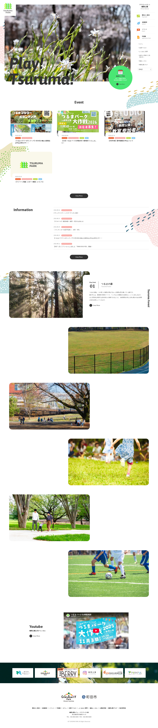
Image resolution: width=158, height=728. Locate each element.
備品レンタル (93, 708)
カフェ (65, 708)
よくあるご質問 (83, 708)
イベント (51, 708)
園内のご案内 (36, 708)
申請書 (59, 708)
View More (79, 196)
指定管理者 (122, 708)
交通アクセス (72, 708)
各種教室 (44, 708)
